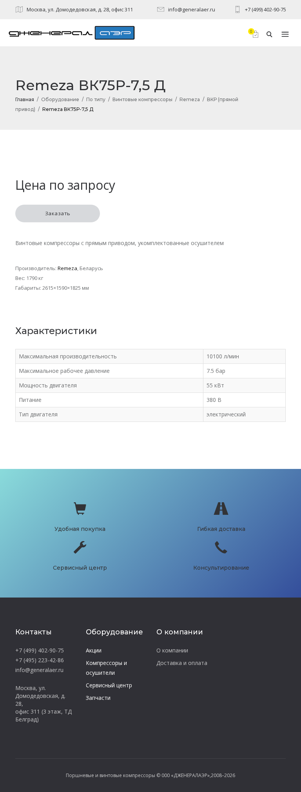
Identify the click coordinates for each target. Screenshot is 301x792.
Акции (94, 650)
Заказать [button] (58, 213)
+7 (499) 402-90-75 (265, 9)
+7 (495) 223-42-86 (39, 660)
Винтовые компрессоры (142, 99)
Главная (24, 99)
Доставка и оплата (181, 663)
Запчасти (98, 697)
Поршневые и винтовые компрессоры (110, 775)
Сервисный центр (109, 685)
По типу (95, 99)
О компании (172, 650)
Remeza (190, 99)
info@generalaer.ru (191, 9)
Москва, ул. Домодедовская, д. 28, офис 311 (80, 9)
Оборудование (60, 99)
